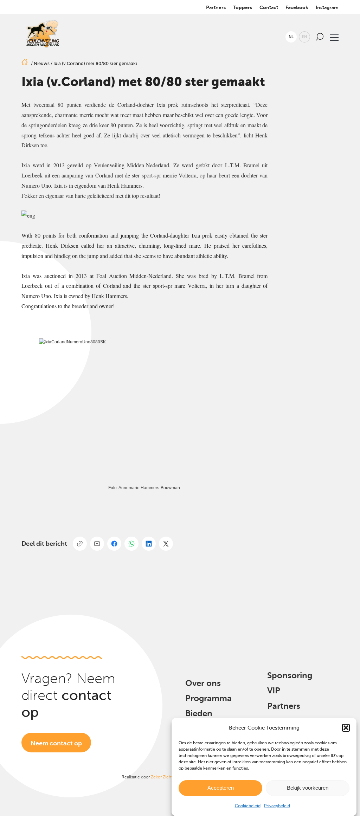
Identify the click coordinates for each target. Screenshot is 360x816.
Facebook (296, 7)
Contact (268, 7)
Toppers (242, 7)
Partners (216, 7)
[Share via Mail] (97, 544)
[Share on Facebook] (114, 544)
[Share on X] (166, 544)
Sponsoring (289, 675)
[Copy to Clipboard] (80, 544)
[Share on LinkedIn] (149, 544)
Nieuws (42, 63)
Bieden (198, 713)
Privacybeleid (277, 805)
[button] (345, 727)
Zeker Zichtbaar (166, 777)
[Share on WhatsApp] (131, 544)
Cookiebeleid (248, 805)
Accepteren (220, 788)
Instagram (327, 7)
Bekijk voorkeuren (307, 788)
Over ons (203, 683)
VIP (273, 690)
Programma (208, 698)
